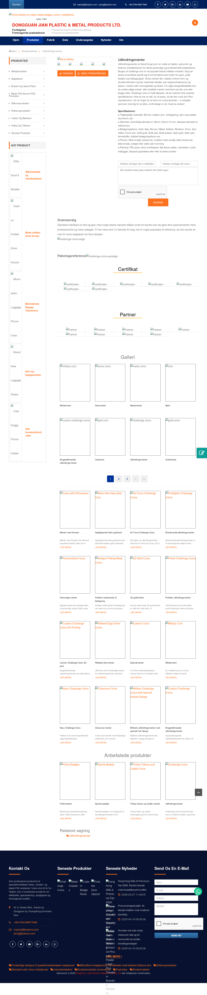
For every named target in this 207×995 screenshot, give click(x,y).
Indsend (68, 73)
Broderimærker (141, 969)
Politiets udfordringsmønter (178, 597)
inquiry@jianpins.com (87, 4)
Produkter (33, 40)
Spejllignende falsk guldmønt (108, 532)
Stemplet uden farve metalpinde (30, 969)
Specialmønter (137, 662)
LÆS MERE (65, 547)
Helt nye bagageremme (33, 373)
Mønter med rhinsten (69, 532)
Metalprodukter (30, 51)
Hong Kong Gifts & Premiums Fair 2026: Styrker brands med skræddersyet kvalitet (133, 885)
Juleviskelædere (62, 969)
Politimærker (66, 803)
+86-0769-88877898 (137, 4)
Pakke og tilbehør (20, 125)
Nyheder (106, 40)
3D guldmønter (137, 597)
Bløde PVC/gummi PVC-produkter (22, 95)
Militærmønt (171, 662)
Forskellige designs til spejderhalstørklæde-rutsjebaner (43, 965)
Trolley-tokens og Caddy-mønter (145, 803)
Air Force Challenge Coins (142, 532)
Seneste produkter (20, 133)
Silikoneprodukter (20, 103)
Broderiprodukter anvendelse (94, 969)
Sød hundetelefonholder (33, 432)
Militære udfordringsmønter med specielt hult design (145, 729)
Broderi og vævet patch (23, 86)
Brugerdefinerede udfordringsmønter (173, 729)
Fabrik (51, 40)
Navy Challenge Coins (70, 727)
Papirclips (121, 969)
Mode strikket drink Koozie (32, 234)
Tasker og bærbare (21, 118)
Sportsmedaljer (102, 803)
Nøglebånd (16, 78)
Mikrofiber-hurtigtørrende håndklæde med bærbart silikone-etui (115, 965)
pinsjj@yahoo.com (107, 4)
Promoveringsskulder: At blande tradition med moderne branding (133, 910)
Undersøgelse (84, 40)
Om (121, 40)
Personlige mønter (68, 597)
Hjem (16, 40)
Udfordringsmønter (174, 803)
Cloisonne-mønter (103, 727)
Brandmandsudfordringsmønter (179, 532)
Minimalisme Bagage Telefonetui (32, 307)
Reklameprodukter (20, 110)
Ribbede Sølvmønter (104, 662)
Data (65, 40)
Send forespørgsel (93, 73)
